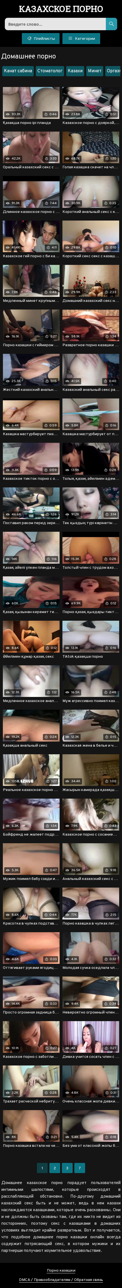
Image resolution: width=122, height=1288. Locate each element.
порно (61, 9)
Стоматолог (49, 71)
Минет (95, 71)
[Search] (111, 24)
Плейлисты (44, 38)
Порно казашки (61, 1270)
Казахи (75, 71)
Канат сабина (18, 71)
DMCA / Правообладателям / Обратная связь (61, 1280)
